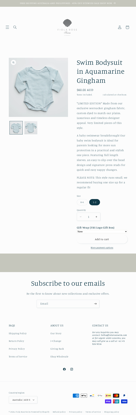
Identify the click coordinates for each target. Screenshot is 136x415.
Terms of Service (18, 356)
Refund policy (59, 412)
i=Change (55, 340)
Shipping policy (111, 412)
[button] (7, 27)
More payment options (102, 247)
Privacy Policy (17, 348)
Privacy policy (75, 412)
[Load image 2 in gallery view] (30, 127)
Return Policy (16, 340)
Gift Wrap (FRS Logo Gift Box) (96, 227)
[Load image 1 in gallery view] (16, 127)
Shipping (97, 94)
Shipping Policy (18, 333)
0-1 (84, 203)
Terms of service (93, 412)
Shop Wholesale (59, 356)
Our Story (56, 333)
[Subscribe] (95, 304)
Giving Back (57, 348)
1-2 (94, 202)
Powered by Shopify (40, 412)
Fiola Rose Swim (23, 412)
